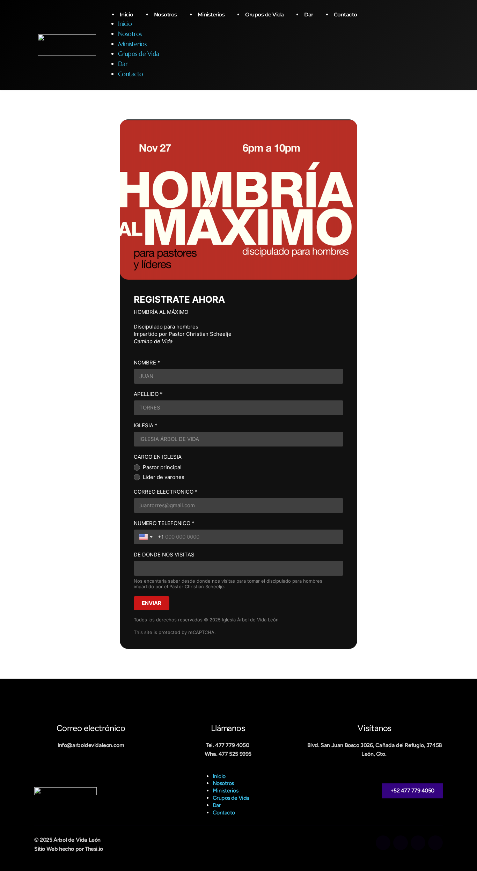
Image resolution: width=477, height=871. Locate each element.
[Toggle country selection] (146, 537)
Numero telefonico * (164, 523)
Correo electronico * (166, 491)
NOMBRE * (147, 362)
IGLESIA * (145, 425)
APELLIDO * (148, 394)
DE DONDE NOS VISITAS (164, 554)
